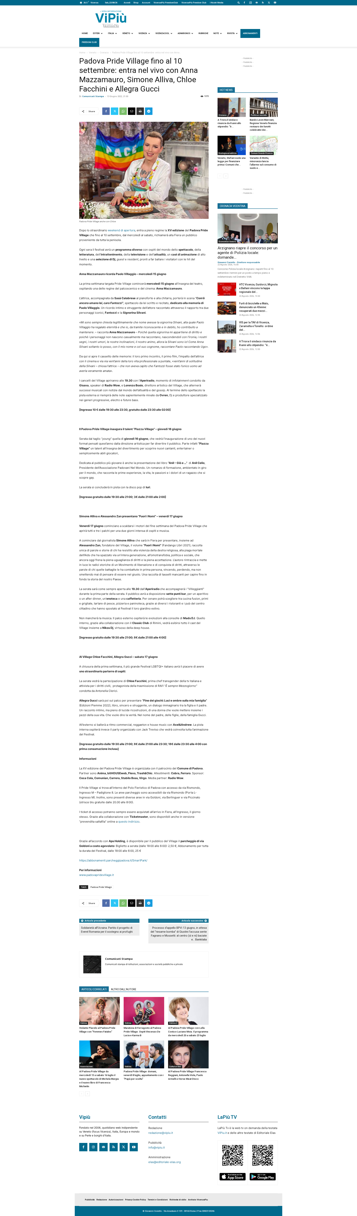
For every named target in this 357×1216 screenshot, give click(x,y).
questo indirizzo (128, 821)
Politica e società (259, 115)
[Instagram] (250, 2)
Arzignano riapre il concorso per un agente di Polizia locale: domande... (247, 253)
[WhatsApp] (123, 111)
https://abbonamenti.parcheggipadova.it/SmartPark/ (113, 860)
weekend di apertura (121, 230)
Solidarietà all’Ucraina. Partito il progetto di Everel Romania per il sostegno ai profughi (107, 929)
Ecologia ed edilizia (228, 153)
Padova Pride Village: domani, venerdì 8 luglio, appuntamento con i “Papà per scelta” (143, 1075)
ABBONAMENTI (250, 33)
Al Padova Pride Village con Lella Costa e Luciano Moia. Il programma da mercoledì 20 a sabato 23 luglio (188, 1032)
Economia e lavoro (227, 242)
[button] (239, 2)
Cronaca (104, 52)
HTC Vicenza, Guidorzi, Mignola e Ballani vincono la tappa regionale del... (258, 288)
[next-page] (87, 1093)
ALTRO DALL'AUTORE (123, 989)
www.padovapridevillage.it (96, 875)
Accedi (127, 2)
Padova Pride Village (101, 887)
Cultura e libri (175, 1067)
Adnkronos (184, 33)
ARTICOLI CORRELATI (94, 989)
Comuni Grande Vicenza (262, 153)
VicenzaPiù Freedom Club (193, 2)
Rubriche (203, 33)
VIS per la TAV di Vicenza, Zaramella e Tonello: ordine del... (256, 326)
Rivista (231, 33)
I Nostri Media (216, 2)
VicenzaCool (162, 33)
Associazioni (86, 1067)
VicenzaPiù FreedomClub (166, 2)
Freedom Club (89, 42)
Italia (111, 33)
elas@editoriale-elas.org (164, 1162)
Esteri (96, 33)
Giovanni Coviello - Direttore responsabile (239, 262)
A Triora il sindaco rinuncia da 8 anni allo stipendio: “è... (229, 123)
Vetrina (83, 1023)
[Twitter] (269, 2)
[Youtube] (275, 2)
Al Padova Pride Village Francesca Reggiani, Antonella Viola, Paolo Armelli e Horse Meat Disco (187, 1075)
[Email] (131, 111)
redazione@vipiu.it (160, 1133)
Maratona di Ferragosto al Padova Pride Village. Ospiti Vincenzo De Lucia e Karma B (142, 1032)
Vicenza (143, 33)
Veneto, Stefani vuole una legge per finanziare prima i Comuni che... (231, 161)
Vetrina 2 (173, 1023)
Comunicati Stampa (93, 96)
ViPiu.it (222, 1133)
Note (216, 33)
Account (146, 2)
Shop (136, 2)
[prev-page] (81, 1093)
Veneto (126, 33)
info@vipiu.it (156, 1147)
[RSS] (263, 2)
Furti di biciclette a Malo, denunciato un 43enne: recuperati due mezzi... (254, 307)
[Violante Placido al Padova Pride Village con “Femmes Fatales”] (99, 1011)
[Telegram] (148, 111)
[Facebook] (244, 2)
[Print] (140, 111)
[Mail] (256, 2)
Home (85, 33)
